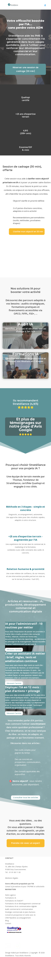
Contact (8, 923)
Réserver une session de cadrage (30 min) (25, 69)
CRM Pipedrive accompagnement (18, 918)
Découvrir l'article (14, 649)
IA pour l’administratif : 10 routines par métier (23, 625)
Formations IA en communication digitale (21, 906)
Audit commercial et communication (19, 909)
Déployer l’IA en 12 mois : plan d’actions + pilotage (22, 689)
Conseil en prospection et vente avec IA (20, 915)
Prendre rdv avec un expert (25, 843)
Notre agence (10, 895)
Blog (7, 920)
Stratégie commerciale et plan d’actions (20, 912)
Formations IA (10, 898)
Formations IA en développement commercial (22, 903)
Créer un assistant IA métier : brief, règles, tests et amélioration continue (25, 657)
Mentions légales (11, 878)
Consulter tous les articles (25, 797)
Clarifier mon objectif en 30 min (28, 231)
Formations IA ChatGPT (14, 901)
